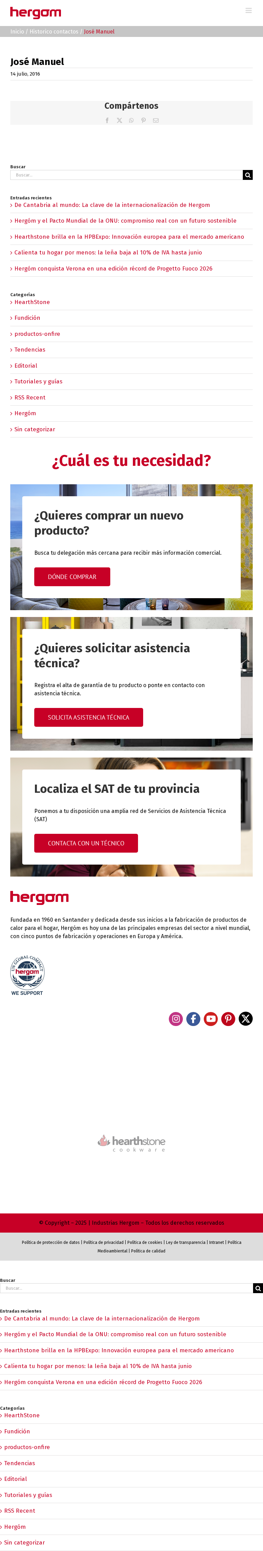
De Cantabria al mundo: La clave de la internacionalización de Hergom (112, 205)
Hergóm (25, 413)
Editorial (25, 365)
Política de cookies (144, 1242)
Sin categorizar (34, 429)
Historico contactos (53, 31)
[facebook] (193, 1019)
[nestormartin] (131, 1163)
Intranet (216, 1242)
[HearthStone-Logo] (131, 1114)
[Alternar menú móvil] (249, 10)
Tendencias (29, 349)
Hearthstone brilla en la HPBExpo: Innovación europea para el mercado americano (129, 236)
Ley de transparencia (185, 1242)
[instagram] (176, 1019)
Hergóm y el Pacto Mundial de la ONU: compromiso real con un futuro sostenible (125, 220)
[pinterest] (228, 1019)
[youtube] (211, 1019)
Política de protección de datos (51, 1242)
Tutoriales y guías (38, 381)
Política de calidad (148, 1251)
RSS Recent (30, 397)
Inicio (17, 31)
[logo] (131, 1133)
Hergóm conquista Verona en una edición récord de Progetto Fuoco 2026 (113, 268)
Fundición (27, 317)
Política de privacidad (104, 1242)
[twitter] (246, 1019)
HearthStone (32, 302)
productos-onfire (37, 334)
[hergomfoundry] (131, 1077)
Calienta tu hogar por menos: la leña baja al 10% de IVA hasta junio (108, 252)
